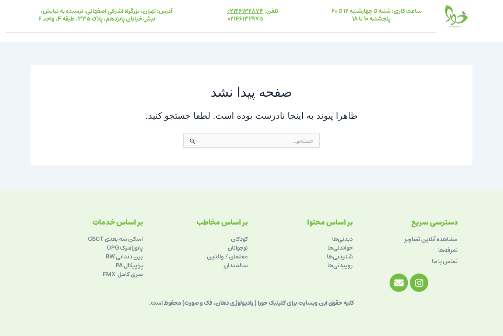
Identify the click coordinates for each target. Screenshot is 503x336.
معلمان (238, 256)
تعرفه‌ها (448, 250)
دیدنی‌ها (342, 239)
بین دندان (131, 256)
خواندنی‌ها (340, 248)
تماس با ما (445, 261)
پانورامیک (131, 248)
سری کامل (129, 274)
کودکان (239, 239)
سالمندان (236, 265)
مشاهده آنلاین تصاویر (431, 239)
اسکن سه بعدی (124, 239)
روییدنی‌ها (340, 265)
